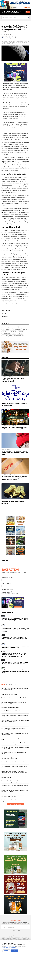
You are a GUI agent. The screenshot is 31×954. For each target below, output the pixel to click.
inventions (13, 42)
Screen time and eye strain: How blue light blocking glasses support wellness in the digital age (14, 743)
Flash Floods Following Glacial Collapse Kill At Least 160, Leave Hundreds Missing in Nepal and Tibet (14, 711)
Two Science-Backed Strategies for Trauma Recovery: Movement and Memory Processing (13, 781)
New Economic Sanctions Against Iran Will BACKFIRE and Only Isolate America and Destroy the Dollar (15, 671)
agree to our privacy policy (9, 947)
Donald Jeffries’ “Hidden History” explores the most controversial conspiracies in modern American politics (14, 478)
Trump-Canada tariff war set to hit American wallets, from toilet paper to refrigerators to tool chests (15, 721)
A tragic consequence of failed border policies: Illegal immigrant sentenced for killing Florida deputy (13, 380)
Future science (8, 23)
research (3, 43)
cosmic (14, 41)
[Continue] (28, 927)
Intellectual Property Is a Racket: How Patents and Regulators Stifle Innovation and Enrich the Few (15, 762)
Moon (22, 42)
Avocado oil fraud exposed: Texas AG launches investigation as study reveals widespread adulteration (15, 716)
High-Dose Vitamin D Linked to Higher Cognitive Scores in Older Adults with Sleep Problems (14, 729)
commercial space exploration (20, 296)
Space (6, 43)
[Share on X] (12, 37)
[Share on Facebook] (9, 37)
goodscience (5, 42)
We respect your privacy (15, 930)
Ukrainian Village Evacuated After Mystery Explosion (13, 725)
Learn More (6, 950)
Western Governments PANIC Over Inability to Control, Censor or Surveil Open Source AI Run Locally (14, 639)
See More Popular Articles (15, 804)
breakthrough (10, 41)
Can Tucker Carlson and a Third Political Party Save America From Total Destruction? (15, 646)
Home (3, 23)
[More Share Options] (15, 37)
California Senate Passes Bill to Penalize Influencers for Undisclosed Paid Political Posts (13, 796)
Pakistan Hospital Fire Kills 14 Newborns (10, 707)
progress (25, 42)
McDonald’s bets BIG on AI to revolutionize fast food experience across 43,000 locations (15, 428)
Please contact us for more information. (10, 593)
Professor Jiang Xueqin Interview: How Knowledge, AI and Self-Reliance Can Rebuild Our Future (15, 663)
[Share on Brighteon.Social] (3, 37)
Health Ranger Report (7, 612)
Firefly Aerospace (19, 41)
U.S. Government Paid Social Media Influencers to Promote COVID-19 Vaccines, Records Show (14, 694)
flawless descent (7, 185)
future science (24, 41)
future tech (25, 329)
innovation (9, 42)
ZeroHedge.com (6, 310)
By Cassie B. (4, 34)
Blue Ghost (6, 41)
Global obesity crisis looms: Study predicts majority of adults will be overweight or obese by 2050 (15, 452)
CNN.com (4, 313)
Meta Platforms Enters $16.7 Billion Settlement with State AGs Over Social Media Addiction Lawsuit (15, 758)
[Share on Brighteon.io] (6, 37)
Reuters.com (5, 316)
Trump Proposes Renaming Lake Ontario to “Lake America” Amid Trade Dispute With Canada (14, 698)
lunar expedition (18, 42)
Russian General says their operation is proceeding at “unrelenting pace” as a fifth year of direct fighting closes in (14, 772)
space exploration (10, 43)
